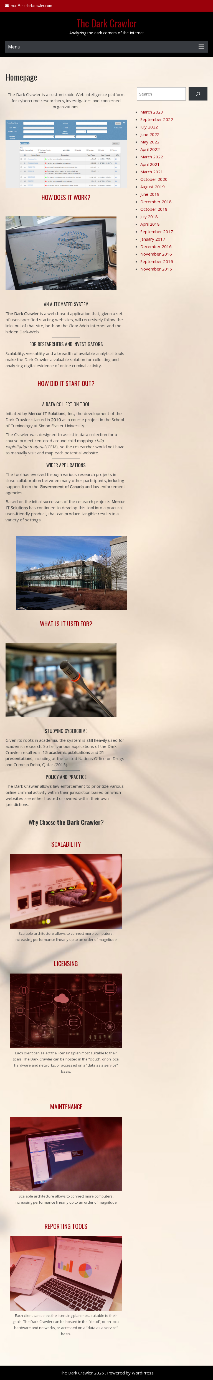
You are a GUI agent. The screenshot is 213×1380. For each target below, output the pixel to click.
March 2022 (151, 156)
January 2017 (152, 239)
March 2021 (151, 171)
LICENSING (66, 963)
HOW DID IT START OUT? (66, 383)
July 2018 (149, 216)
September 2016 (156, 261)
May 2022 (149, 142)
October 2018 (154, 209)
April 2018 (150, 224)
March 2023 (151, 112)
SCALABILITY (66, 844)
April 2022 (150, 149)
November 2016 (156, 254)
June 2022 (149, 134)
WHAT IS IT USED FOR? (66, 623)
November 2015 (156, 269)
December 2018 (156, 201)
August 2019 (152, 186)
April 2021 (150, 164)
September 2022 (156, 119)
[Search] (198, 94)
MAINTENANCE (66, 1106)
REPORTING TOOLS (66, 1226)
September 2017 (156, 231)
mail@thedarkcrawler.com (31, 5)
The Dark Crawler (106, 23)
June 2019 (149, 194)
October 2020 (154, 179)
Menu (14, 47)
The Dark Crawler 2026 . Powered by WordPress (107, 1373)
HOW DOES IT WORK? (66, 197)
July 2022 (149, 127)
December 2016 (156, 246)
